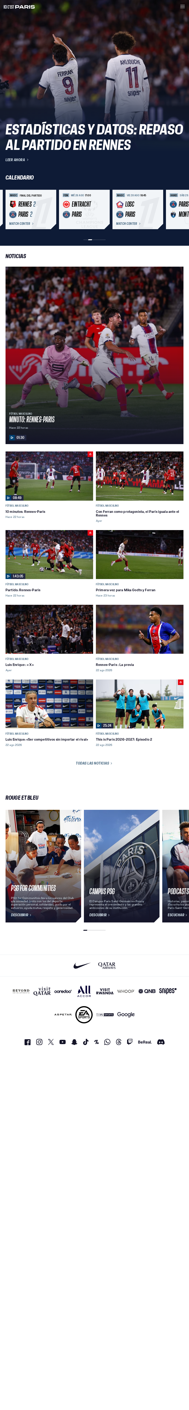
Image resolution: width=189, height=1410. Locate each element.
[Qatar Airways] (106, 965)
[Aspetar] (63, 1014)
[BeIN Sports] (105, 1014)
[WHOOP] (126, 991)
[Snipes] (168, 991)
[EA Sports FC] (84, 1014)
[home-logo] (19, 6)
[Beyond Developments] (21, 991)
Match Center (19, 223)
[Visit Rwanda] (105, 991)
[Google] (126, 1014)
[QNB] (147, 991)
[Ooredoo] (63, 991)
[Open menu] (182, 6)
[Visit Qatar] (42, 991)
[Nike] (82, 965)
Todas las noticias (92, 763)
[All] (84, 991)
